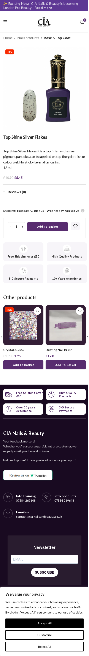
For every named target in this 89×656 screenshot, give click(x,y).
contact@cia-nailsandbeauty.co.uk (39, 516)
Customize (44, 635)
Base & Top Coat (57, 38)
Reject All (44, 646)
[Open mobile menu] (5, 21)
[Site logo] (45, 21)
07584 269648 (26, 500)
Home (8, 38)
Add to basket (47, 226)
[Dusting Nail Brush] (66, 325)
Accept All (45, 623)
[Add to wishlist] (75, 226)
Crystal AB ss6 (13, 350)
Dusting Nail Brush (59, 350)
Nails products (28, 38)
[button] (23, 364)
